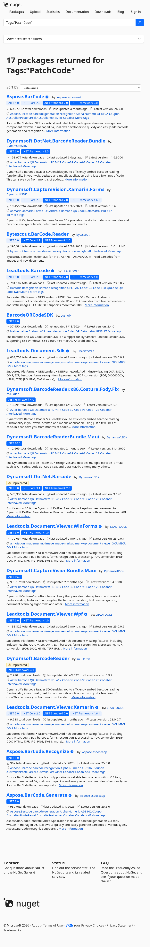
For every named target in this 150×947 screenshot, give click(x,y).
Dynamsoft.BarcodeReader (38, 658)
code (72, 251)
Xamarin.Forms (32, 211)
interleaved (99, 251)
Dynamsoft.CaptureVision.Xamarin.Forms (55, 189)
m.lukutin (12, 394)
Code (81, 211)
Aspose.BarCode (25, 96)
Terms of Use (53, 925)
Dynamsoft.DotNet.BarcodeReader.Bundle (55, 141)
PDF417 (56, 162)
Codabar (68, 117)
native (24, 331)
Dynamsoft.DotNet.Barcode (38, 476)
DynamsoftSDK (16, 146)
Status (58, 863)
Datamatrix (42, 162)
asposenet (74, 97)
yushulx (66, 315)
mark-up (81, 362)
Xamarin (15, 211)
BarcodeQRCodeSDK (29, 315)
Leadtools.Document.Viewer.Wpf (44, 614)
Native (14, 331)
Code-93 (80, 162)
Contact (11, 863)
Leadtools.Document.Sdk (35, 350)
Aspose (62, 97)
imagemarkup (35, 362)
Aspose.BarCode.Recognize (37, 751)
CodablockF (83, 772)
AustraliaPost (45, 117)
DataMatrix (92, 211)
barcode (38, 114)
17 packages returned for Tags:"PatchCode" (55, 65)
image (49, 362)
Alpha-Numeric (86, 114)
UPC (70, 288)
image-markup (64, 362)
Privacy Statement (120, 925)
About (36, 925)
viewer (106, 362)
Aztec (58, 117)
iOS (46, 211)
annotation (17, 362)
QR (32, 162)
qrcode (62, 331)
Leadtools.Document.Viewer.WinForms (51, 526)
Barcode (66, 211)
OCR (115, 362)
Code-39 (67, 162)
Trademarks (12, 930)
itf (89, 251)
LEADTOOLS (71, 271)
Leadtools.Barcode (28, 270)
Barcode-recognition (52, 288)
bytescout (82, 234)
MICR (122, 362)
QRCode (112, 288)
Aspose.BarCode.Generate (36, 795)
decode (41, 251)
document (94, 362)
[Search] (140, 22)
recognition (67, 114)
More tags (82, 117)
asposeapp (100, 752)
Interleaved (14, 166)
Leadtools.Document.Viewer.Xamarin (50, 707)
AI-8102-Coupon (108, 114)
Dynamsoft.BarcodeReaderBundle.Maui (52, 437)
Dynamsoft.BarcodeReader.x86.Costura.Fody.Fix (62, 389)
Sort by (12, 87)
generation (51, 114)
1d (8, 215)
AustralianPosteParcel (21, 117)
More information (58, 131)
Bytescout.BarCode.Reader (37, 234)
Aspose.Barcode (21, 114)
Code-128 (92, 162)
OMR (9, 366)
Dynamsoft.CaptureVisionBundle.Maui (51, 570)
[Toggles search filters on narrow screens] (139, 39)
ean (79, 251)
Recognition (30, 288)
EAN (76, 288)
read (49, 251)
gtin (85, 251)
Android (54, 211)
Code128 (86, 288)
